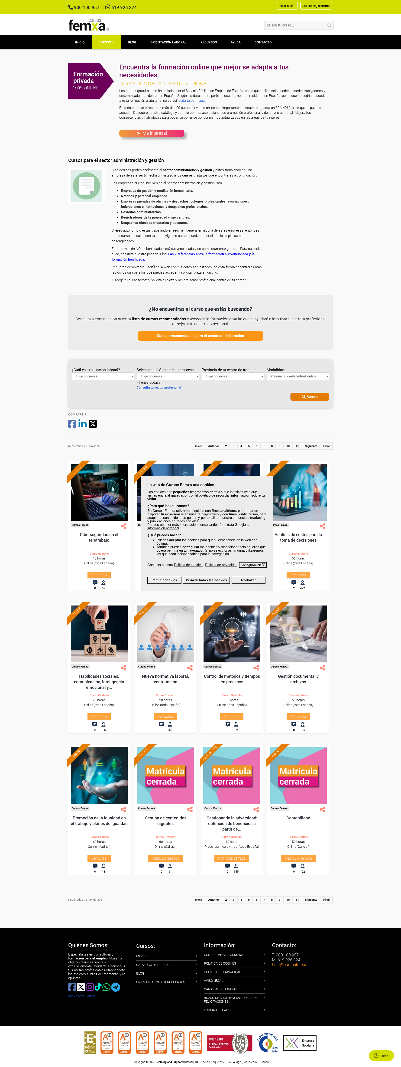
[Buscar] (329, 25)
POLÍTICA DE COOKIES (220, 963)
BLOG (140, 973)
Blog (132, 42)
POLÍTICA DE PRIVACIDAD (222, 972)
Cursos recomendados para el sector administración (200, 336)
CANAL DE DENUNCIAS (220, 989)
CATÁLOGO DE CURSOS (152, 965)
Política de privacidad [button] (221, 565)
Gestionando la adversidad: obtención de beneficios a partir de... (232, 823)
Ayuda (236, 42)
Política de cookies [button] (188, 565)
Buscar (312, 397)
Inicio (80, 42)
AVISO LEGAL (213, 980)
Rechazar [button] (248, 580)
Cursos (105, 42)
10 (288, 446)
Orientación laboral (168, 42)
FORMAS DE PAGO (217, 1010)
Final (326, 446)
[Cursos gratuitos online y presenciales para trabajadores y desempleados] (89, 25)
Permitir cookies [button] (164, 580)
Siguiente (311, 446)
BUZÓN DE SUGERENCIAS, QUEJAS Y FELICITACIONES (230, 999)
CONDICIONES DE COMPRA (223, 955)
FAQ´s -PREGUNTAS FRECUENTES (160, 982)
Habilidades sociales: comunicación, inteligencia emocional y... (99, 682)
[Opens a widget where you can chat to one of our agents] (381, 1056)
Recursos (208, 42)
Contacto (263, 42)
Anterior (213, 446)
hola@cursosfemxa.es (292, 964)
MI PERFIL (143, 956)
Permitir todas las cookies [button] (206, 580)
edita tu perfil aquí (191, 100)
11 (297, 446)
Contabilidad (298, 817)
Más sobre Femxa (82, 996)
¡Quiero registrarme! (316, 6)
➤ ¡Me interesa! (151, 133)
